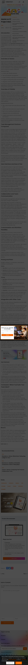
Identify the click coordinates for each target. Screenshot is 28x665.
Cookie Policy (23, 659)
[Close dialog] (26, 326)
